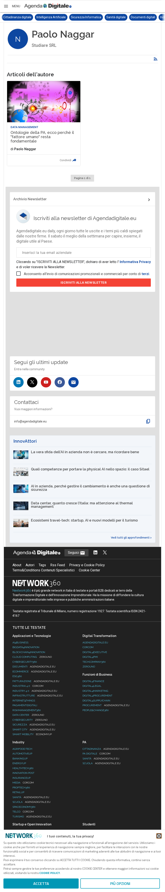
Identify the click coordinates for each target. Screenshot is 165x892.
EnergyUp (19, 763)
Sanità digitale (83, 17)
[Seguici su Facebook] (60, 382)
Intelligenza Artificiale (18, 17)
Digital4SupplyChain (96, 700)
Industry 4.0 (34, 690)
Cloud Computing (32, 656)
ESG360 (17, 676)
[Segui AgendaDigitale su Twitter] (104, 553)
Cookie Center (89, 570)
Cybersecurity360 (24, 661)
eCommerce (34, 671)
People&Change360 (95, 710)
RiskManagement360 (26, 710)
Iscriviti (84, 282)
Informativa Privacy (135, 262)
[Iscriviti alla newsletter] (73, 382)
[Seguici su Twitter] (32, 382)
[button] (12, 6)
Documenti (33, 666)
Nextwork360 (21, 590)
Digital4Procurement (97, 695)
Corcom (87, 647)
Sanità (30, 797)
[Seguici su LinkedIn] (18, 382)
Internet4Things (23, 700)
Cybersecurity (29, 719)
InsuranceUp (21, 777)
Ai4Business (20, 642)
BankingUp (20, 758)
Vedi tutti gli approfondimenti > (131, 537)
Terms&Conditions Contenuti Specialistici (43, 570)
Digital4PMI (90, 656)
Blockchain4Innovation (28, 652)
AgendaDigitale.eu (95, 642)
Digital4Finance (93, 681)
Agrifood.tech (22, 748)
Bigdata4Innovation (25, 647)
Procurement (106, 705)
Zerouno (88, 666)
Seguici (74, 553)
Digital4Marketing (95, 690)
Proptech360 (21, 787)
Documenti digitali (110, 17)
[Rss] (155, 59)
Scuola (31, 801)
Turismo (32, 816)
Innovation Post (23, 772)
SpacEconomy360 (23, 806)
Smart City (33, 729)
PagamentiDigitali (24, 705)
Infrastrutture (37, 695)
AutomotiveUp (22, 753)
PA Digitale (96, 753)
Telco (23, 811)
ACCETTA (41, 883)
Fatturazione (35, 681)
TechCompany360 (94, 661)
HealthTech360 (23, 768)
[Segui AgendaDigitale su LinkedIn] (95, 553)
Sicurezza (33, 724)
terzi (145, 274)
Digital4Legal (91, 685)
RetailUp (18, 792)
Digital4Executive (94, 652)
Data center (28, 714)
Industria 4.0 (27, 685)
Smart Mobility (32, 734)
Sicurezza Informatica (53, 17)
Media (23, 782)
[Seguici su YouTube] (46, 382)
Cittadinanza (105, 748)
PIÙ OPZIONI (120, 883)
